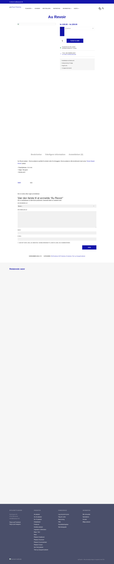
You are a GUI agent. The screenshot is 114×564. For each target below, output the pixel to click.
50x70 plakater (62, 256)
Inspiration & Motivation (40, 529)
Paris (12, 495)
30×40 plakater (38, 517)
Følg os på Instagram (15, 524)
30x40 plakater (54, 256)
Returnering (61, 519)
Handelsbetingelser (63, 524)
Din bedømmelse (23, 203)
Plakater (28, 8)
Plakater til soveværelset (40, 542)
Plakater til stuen (38, 544)
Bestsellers (46, 8)
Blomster (67, 306)
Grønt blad (40, 306)
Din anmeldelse (23, 209)
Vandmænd (14, 419)
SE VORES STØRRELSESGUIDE (69, 54)
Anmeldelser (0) (76, 154)
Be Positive (67, 457)
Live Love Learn (41, 457)
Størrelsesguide (62, 527)
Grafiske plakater (38, 527)
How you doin (13, 381)
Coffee (13, 343)
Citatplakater (37, 522)
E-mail (20, 236)
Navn (19, 230)
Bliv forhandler (86, 514)
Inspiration (56, 8)
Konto (76, 8)
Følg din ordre (62, 517)
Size (61, 28)
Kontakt (85, 519)
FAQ (59, 522)
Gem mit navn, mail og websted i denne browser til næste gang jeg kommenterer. (44, 242)
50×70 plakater (38, 519)
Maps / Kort (37, 532)
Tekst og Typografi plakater (78, 256)
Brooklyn (67, 381)
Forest (11, 306)
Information (66, 8)
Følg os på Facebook (15, 522)
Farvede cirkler (13, 457)
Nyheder (37, 8)
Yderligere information (55, 154)
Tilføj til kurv (74, 40)
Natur (35, 534)
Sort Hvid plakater (38, 547)
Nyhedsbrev (86, 517)
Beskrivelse (36, 154)
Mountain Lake (41, 381)
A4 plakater (69, 256)
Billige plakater (86, 522)
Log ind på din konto (63, 514)
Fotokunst (36, 524)
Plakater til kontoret (39, 539)
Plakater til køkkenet (39, 537)
